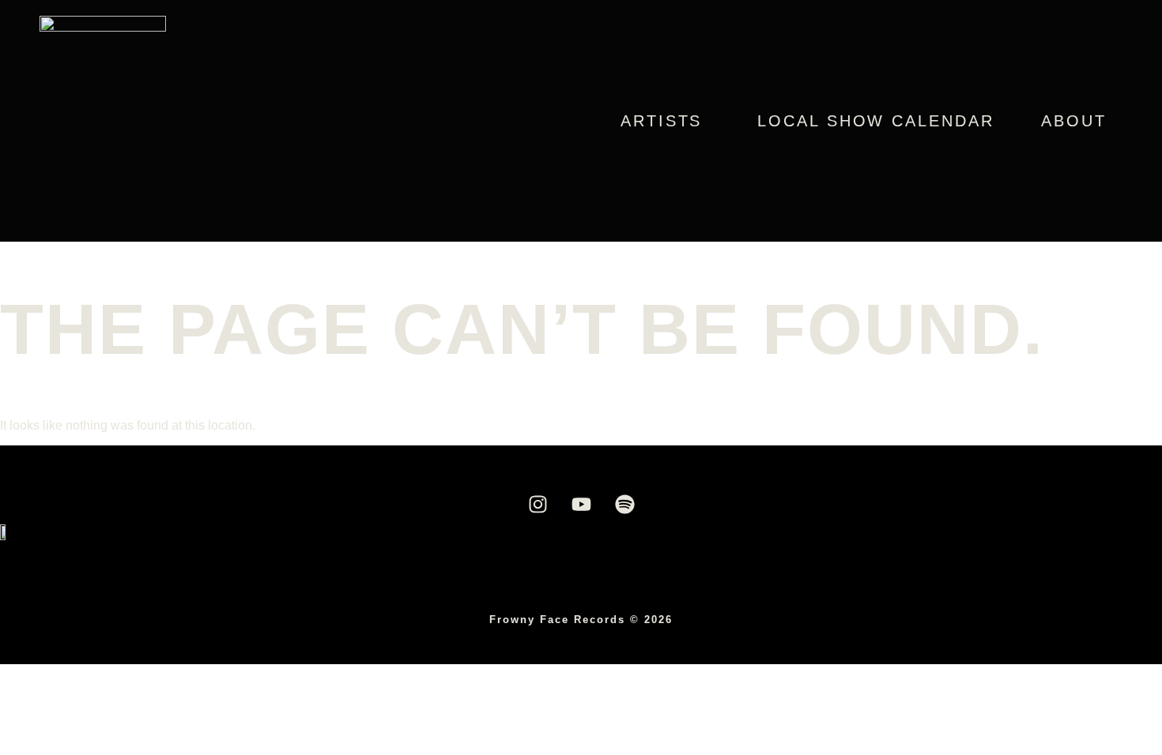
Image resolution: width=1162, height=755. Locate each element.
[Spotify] (624, 504)
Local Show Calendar (875, 121)
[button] (665, 120)
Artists (661, 121)
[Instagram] (537, 504)
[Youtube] (581, 504)
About (1074, 121)
